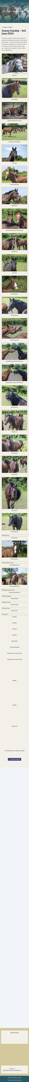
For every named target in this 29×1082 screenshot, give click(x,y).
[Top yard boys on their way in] (14, 651)
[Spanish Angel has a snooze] (14, 110)
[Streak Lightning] (14, 174)
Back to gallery (15, 692)
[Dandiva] (14, 626)
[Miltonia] (14, 63)
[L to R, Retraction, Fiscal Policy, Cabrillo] (14, 681)
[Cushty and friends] (14, 645)
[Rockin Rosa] (14, 608)
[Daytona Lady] (14, 602)
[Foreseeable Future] (14, 563)
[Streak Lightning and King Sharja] (14, 218)
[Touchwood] (14, 443)
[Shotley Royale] (14, 596)
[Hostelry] (14, 614)
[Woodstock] (14, 195)
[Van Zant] (14, 153)
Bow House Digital (17, 1080)
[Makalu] (14, 663)
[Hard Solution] (14, 284)
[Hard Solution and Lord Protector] (14, 351)
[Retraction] (14, 675)
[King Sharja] (14, 535)
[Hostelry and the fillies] (14, 132)
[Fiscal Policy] (14, 88)
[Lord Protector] (14, 305)
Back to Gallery (8, 27)
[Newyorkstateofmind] (14, 590)
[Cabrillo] (14, 669)
